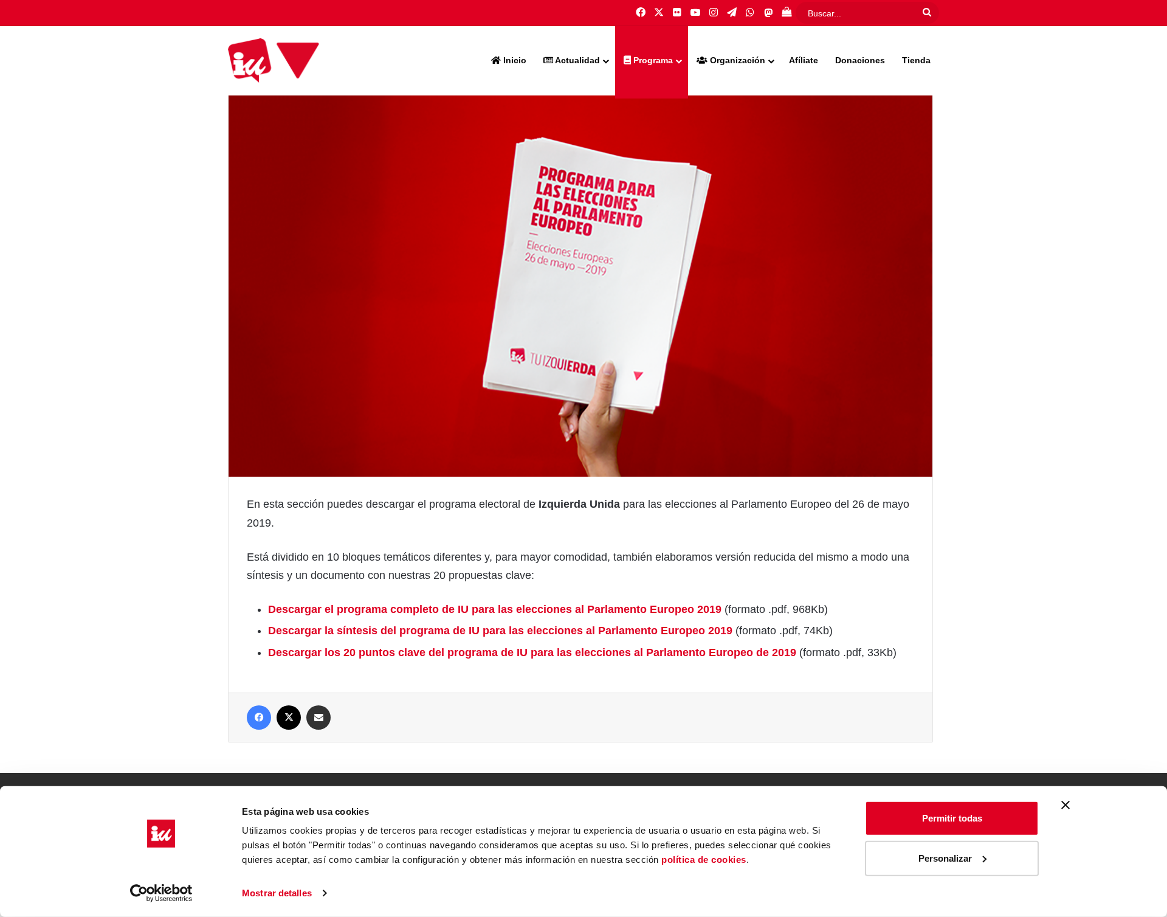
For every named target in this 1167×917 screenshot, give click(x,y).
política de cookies (703, 859)
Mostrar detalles (277, 893)
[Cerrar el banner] (1065, 805)
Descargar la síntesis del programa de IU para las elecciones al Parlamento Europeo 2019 (500, 631)
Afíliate (803, 60)
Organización (736, 60)
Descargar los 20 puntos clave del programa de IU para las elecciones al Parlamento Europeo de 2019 (532, 652)
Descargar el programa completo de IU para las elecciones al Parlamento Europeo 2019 (494, 609)
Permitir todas (952, 818)
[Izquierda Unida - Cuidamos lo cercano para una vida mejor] (273, 60)
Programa (652, 60)
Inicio (513, 60)
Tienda (916, 60)
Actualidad (576, 60)
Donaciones (860, 60)
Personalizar (945, 858)
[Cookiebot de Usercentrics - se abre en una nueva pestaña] (161, 893)
